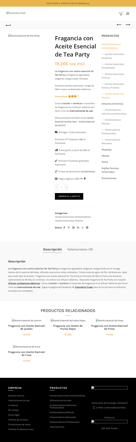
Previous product (119, 25)
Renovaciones (109, 178)
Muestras (106, 149)
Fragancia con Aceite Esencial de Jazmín (26, 327)
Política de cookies (18, 419)
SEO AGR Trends (109, 428)
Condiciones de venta (19, 424)
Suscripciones (57, 426)
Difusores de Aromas (112, 103)
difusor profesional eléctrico (24, 283)
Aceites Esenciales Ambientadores (73, 216)
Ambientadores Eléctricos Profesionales (63, 406)
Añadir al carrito (69, 196)
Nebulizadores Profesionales (65, 422)
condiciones (88, 171)
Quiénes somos (16, 395)
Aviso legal (14, 414)
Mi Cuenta (13, 410)
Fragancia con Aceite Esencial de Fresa (109, 327)
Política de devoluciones (21, 429)
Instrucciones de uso (81, 110)
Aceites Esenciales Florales (69, 220)
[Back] (8, 25)
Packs (105, 162)
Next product (128, 25)
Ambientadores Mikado (62, 412)
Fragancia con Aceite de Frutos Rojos (68, 327)
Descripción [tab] (52, 249)
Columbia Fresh (84, 287)
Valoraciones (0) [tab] (80, 249)
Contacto (13, 405)
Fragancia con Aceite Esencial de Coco (26, 353)
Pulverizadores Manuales (63, 417)
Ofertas (105, 155)
